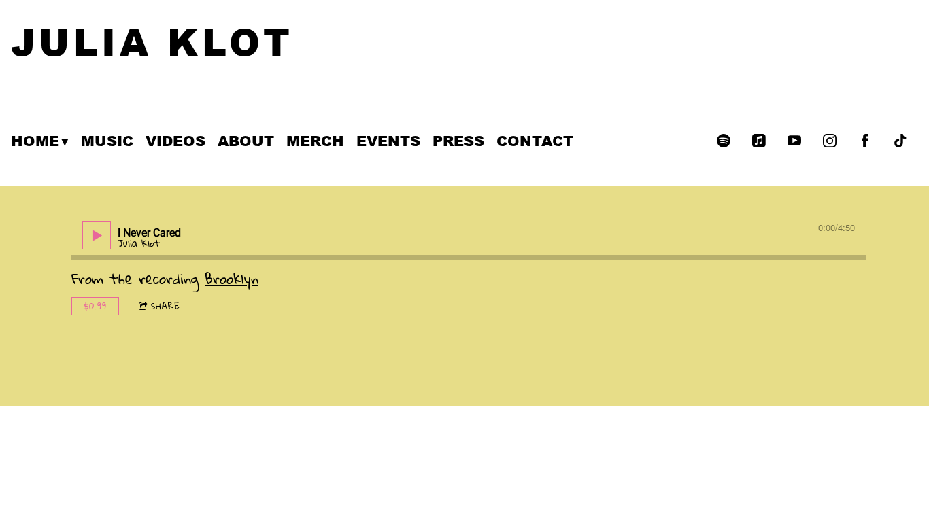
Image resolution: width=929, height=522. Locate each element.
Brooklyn (231, 278)
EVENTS (388, 141)
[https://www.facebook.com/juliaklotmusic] (865, 140)
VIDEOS (175, 141)
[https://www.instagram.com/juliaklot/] (830, 140)
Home (35, 141)
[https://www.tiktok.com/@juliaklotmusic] (900, 140)
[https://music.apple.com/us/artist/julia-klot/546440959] (759, 140)
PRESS (458, 141)
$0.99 (95, 306)
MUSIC (107, 141)
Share (165, 306)
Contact (534, 141)
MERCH (315, 141)
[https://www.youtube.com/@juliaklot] (794, 140)
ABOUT (246, 141)
